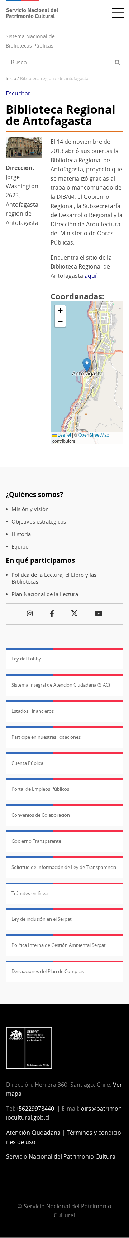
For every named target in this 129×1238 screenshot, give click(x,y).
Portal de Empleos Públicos (40, 789)
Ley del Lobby (26, 658)
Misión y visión (30, 509)
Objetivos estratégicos (38, 521)
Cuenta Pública (27, 763)
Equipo (20, 546)
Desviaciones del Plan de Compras (47, 971)
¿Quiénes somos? (34, 494)
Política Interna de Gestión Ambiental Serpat (58, 945)
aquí (90, 276)
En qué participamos (40, 560)
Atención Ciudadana (33, 1132)
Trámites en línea (29, 893)
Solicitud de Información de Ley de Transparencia (63, 867)
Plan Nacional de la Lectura (44, 594)
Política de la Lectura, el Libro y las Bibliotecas (53, 578)
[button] (86, 365)
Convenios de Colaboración (40, 815)
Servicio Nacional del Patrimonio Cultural (61, 1156)
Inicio (11, 78)
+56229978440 (34, 1108)
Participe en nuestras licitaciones (46, 737)
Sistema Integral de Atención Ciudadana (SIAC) (60, 685)
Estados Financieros (32, 711)
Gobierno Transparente (36, 841)
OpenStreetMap (93, 435)
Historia (21, 534)
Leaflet (64, 435)
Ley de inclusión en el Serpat (41, 919)
